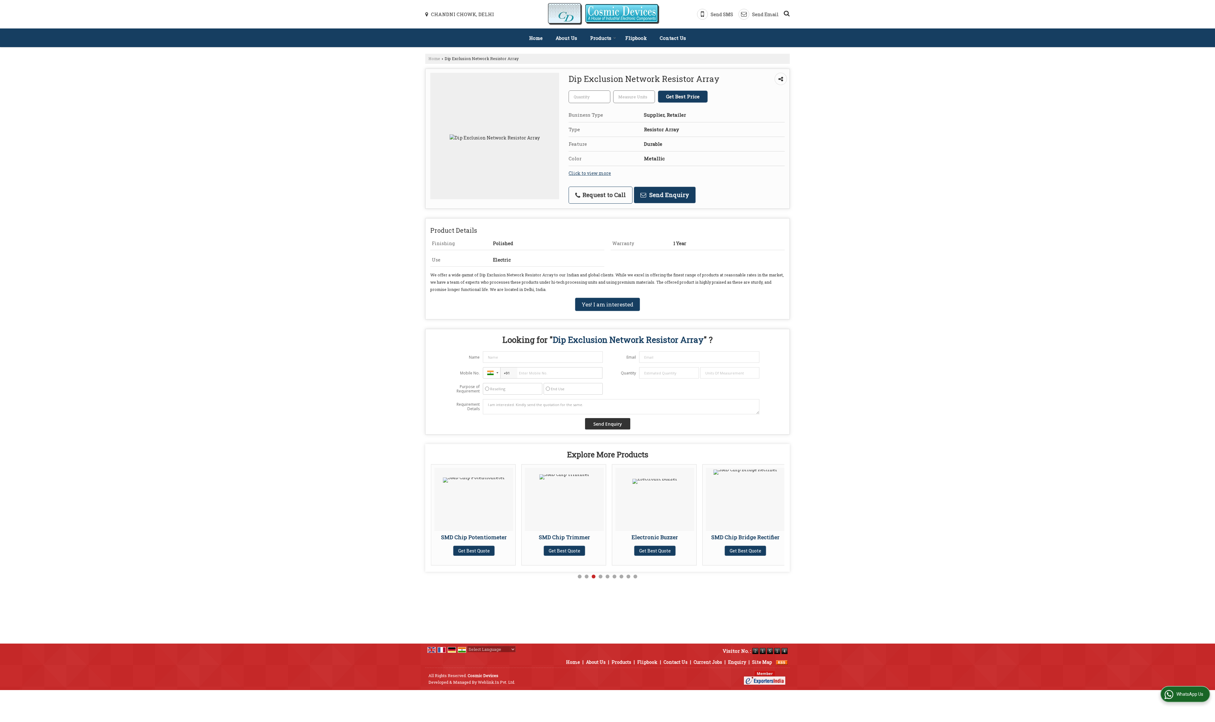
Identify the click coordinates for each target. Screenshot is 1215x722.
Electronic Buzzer (597, 537)
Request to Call (603, 195)
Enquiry (737, 662)
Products (600, 38)
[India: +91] (492, 373)
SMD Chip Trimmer (507, 537)
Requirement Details (468, 406)
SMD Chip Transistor (778, 537)
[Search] (786, 12)
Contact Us (673, 38)
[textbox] (634, 96)
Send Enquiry (668, 195)
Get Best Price (683, 96)
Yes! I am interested (607, 304)
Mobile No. (470, 373)
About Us (566, 38)
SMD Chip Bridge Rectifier (688, 537)
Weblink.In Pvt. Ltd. (496, 682)
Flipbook (636, 38)
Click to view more (590, 173)
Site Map (762, 662)
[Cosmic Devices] (604, 14)
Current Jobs (708, 662)
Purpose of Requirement (468, 389)
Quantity (628, 373)
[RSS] (782, 662)
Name (474, 357)
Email (631, 357)
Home (536, 38)
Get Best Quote (507, 551)
